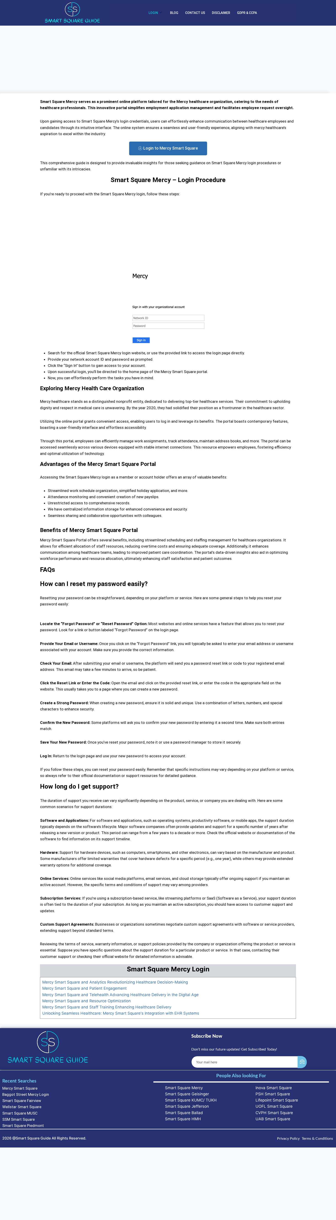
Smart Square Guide (33, 1138)
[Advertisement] (168, 59)
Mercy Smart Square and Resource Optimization (86, 1001)
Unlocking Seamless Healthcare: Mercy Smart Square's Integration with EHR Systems (120, 1013)
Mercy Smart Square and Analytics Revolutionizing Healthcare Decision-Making (115, 982)
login (153, 13)
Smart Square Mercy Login (168, 969)
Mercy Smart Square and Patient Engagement (84, 988)
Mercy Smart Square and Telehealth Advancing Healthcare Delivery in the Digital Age (120, 994)
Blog (174, 13)
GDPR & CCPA (247, 13)
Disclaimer (221, 13)
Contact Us (195, 13)
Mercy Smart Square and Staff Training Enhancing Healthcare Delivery (106, 1007)
